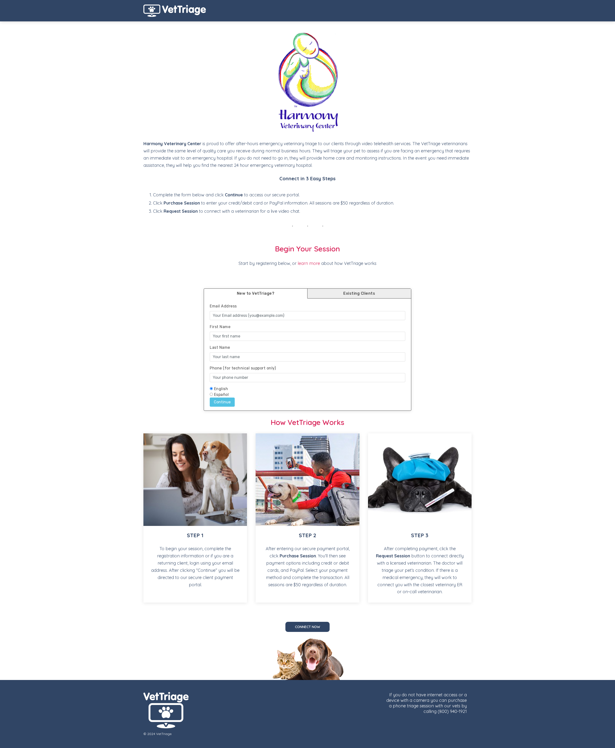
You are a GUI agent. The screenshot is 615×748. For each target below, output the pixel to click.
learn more (309, 263)
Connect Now (307, 627)
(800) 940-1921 (452, 711)
